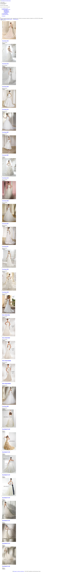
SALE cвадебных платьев (6, 9)
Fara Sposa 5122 (5, 109)
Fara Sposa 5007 (5, 132)
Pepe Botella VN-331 (6, 520)
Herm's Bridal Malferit (6, 383)
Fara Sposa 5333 (5, 63)
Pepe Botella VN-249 (6, 566)
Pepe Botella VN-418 (6, 429)
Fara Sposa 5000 (5, 406)
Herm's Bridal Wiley (6, 314)
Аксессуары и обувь (5, 14)
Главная (1, 19)
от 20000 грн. (6, 12)
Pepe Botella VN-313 (6, 543)
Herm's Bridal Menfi (6, 337)
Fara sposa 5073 (5, 246)
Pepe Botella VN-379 (6, 474)
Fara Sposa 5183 (5, 40)
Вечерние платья (4, 13)
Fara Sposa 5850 (5, 200)
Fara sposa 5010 (5, 223)
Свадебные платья (5, 8)
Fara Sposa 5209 (5, 86)
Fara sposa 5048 (5, 155)
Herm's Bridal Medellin (6, 360)
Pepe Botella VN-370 (6, 497)
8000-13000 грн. (6, 11)
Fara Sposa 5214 (5, 177)
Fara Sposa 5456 (5, 292)
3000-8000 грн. (6, 10)
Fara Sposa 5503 (5, 269)
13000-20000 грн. (15, 19)
